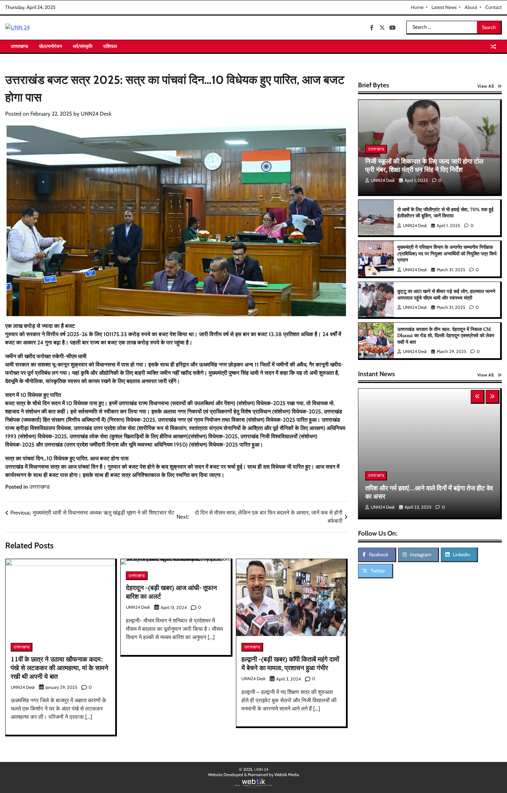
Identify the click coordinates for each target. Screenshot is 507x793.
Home (417, 7)
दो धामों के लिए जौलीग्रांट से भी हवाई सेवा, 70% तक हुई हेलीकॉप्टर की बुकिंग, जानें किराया (445, 212)
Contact (493, 7)
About (471, 7)
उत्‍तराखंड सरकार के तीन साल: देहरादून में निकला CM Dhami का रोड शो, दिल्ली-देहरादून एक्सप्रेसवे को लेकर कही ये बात (445, 335)
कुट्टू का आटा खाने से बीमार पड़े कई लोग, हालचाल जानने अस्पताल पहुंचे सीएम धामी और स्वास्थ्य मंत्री (446, 294)
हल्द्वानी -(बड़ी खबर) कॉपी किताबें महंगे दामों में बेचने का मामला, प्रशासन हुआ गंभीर (290, 663)
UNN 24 (261, 769)
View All (485, 86)
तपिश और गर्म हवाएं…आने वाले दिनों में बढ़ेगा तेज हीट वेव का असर (429, 492)
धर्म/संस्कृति (82, 46)
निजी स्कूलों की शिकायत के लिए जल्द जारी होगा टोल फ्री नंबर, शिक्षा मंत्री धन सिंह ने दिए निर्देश (424, 165)
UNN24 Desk (96, 113)
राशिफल (110, 46)
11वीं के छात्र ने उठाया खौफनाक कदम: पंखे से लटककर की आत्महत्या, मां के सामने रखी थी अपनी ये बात (59, 668)
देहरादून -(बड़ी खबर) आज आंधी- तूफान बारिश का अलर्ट (171, 591)
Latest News (444, 7)
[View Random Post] (493, 46)
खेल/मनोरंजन (50, 46)
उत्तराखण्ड (19, 46)
